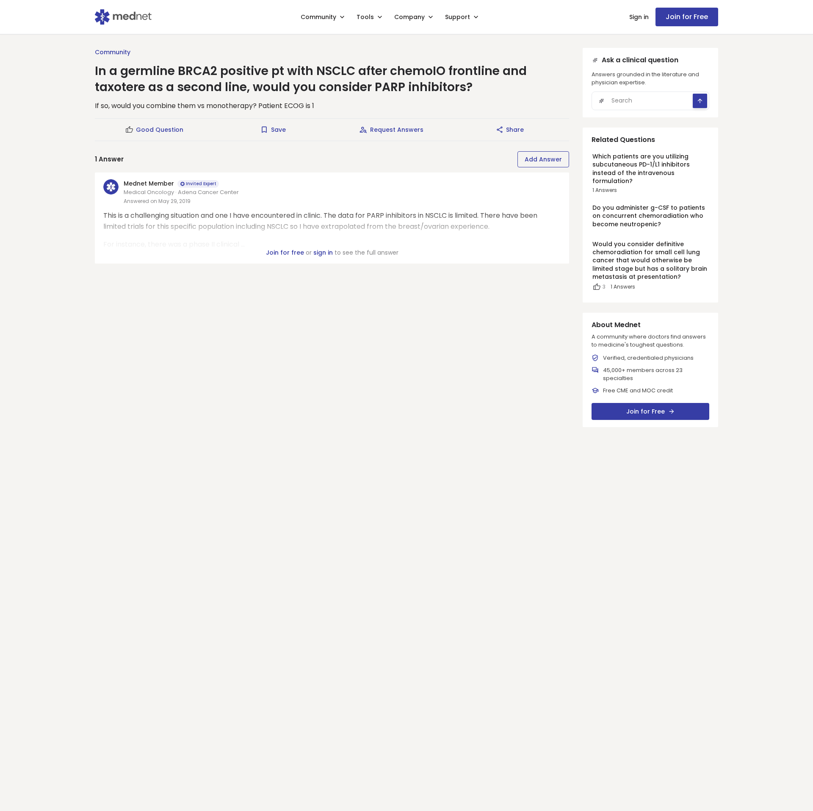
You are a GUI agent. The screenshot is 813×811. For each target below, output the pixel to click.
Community (318, 17)
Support (457, 17)
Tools (365, 17)
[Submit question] (700, 101)
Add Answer (543, 159)
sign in (323, 252)
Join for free (285, 252)
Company (409, 17)
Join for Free (687, 17)
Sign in (639, 17)
